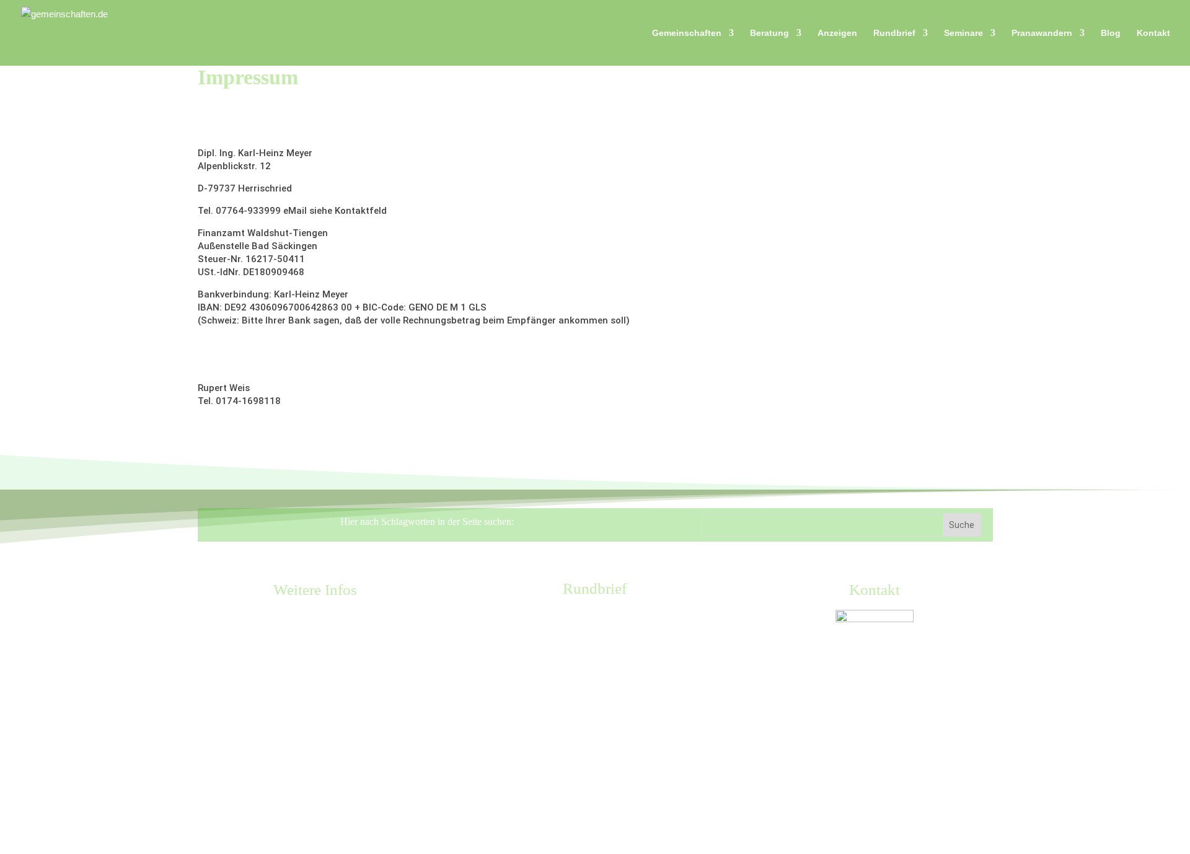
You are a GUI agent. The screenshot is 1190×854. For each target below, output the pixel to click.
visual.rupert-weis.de (243, 423)
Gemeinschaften (686, 33)
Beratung (769, 33)
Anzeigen (837, 33)
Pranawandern (1041, 33)
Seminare (963, 33)
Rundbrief (894, 33)
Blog (1111, 33)
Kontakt (1153, 33)
